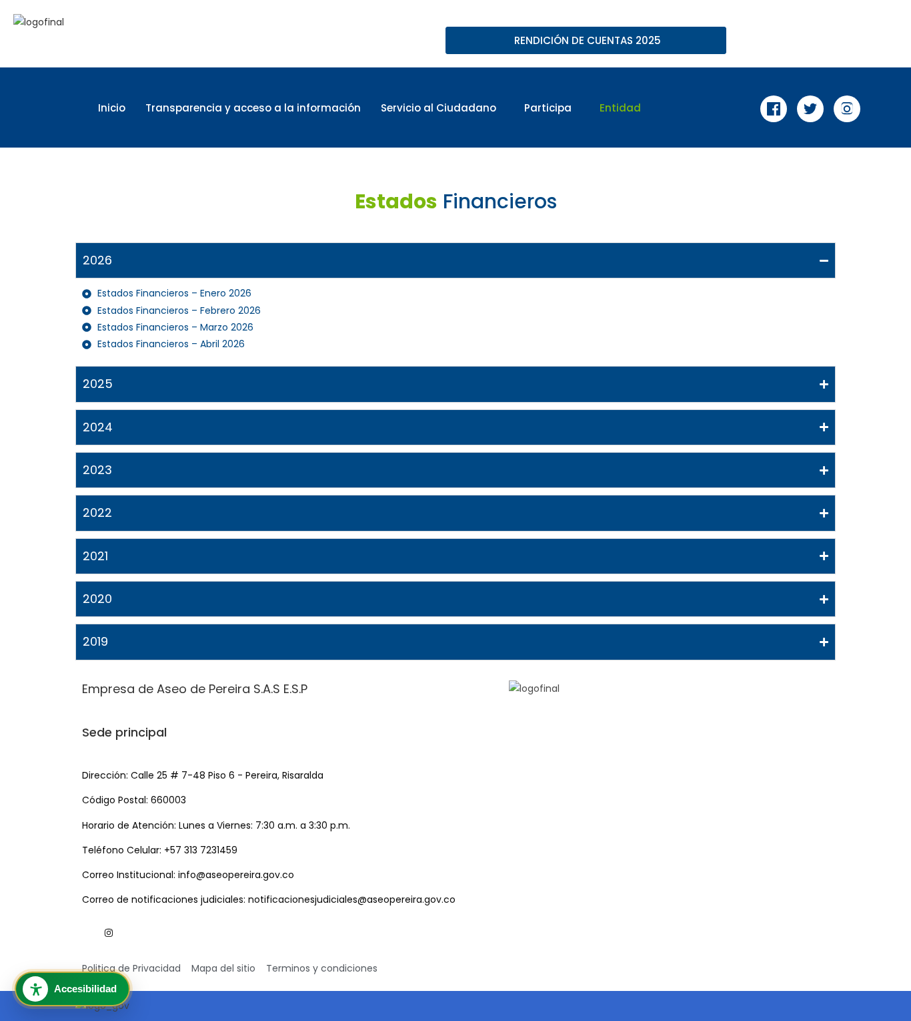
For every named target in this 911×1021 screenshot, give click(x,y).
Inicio (111, 108)
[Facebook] (773, 108)
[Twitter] (810, 108)
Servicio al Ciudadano (438, 108)
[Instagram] (847, 108)
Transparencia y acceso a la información (253, 108)
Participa (548, 108)
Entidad (620, 108)
